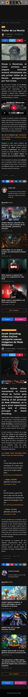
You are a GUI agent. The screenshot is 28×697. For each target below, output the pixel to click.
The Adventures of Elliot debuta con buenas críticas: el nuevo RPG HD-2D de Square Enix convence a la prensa (14, 662)
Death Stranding (6, 556)
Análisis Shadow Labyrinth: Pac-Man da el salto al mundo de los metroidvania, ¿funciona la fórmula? (13, 225)
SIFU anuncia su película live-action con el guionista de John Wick (13, 277)
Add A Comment (14, 310)
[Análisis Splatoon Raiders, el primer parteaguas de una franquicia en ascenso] (14, 593)
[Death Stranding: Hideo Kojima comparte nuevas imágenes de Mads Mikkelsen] (14, 366)
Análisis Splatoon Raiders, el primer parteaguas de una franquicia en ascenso (12, 604)
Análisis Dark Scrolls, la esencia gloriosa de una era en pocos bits (14, 652)
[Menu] (3, 2)
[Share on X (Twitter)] (12, 40)
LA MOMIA (5, 175)
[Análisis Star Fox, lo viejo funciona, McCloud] (14, 618)
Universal (12, 175)
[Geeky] (14, 2)
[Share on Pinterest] (19, 40)
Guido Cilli (9, 34)
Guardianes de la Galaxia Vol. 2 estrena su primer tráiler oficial (14, 137)
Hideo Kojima (16, 556)
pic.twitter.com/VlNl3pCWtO (13, 475)
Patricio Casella (10, 348)
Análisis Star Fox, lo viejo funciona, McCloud (11, 628)
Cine (3, 26)
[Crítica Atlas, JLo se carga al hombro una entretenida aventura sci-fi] (14, 241)
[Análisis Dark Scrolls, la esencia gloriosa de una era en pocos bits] (14, 642)
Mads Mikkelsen (6, 558)
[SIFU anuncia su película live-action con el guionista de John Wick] (14, 266)
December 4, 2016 (10, 484)
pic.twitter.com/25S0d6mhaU (13, 505)
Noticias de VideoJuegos (9, 330)
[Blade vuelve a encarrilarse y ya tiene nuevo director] (14, 291)
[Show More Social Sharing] (24, 40)
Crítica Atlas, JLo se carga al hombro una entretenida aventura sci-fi (14, 252)
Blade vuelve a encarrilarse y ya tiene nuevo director (13, 301)
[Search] (25, 2)
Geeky (19, 693)
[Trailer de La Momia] (14, 52)
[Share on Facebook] (5, 40)
